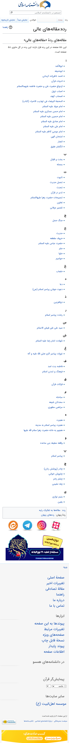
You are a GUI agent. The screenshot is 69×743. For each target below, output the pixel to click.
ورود (65, 567)
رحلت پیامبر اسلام (54, 315)
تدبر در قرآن (57, 192)
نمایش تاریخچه (8, 20)
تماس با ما (56, 605)
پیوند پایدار (56, 646)
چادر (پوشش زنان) (53, 469)
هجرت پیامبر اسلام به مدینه (49, 425)
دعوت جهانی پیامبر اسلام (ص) (48, 289)
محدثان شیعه (56, 402)
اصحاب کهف (56, 96)
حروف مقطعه (56, 238)
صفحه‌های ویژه (53, 635)
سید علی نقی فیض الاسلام (50, 328)
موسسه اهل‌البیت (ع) (51, 704)
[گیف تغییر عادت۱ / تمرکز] (34, 736)
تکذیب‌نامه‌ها (28, 721)
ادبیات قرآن (57, 81)
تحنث (60, 187)
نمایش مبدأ (22, 20)
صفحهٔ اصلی (55, 577)
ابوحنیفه (59, 71)
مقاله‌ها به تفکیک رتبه (49, 510)
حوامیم (59, 258)
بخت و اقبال (56, 159)
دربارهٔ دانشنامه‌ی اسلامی (43, 721)
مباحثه (59, 397)
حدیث (59, 233)
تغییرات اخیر (55, 583)
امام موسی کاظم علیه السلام (49, 132)
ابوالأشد (59, 66)
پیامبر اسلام (57, 456)
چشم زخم (58, 479)
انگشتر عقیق (57, 147)
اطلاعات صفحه (54, 651)
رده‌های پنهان (47, 515)
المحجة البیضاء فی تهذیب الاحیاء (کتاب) (42, 101)
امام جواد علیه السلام (53, 106)
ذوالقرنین (58, 302)
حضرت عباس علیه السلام (51, 243)
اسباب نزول (57, 91)
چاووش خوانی (56, 474)
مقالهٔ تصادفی (55, 589)
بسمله (60, 164)
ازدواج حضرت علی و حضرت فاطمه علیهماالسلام (40, 86)
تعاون (60, 202)
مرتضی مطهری (55, 407)
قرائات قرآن (57, 384)
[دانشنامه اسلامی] (34, 5)
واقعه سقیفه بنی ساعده (51, 443)
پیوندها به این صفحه (49, 623)
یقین (60, 502)
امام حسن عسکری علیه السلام (48, 111)
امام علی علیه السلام (53, 126)
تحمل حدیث (56, 182)
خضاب (59, 271)
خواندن (33, 20)
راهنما (5, 27)
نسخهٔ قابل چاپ (53, 640)
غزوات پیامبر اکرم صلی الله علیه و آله (45, 354)
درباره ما (58, 600)
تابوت (60, 177)
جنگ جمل (57, 220)
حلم (61, 248)
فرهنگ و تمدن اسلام (52, 372)
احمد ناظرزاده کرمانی (53, 76)
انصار (60, 142)
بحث (60, 20)
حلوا (61, 253)
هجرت (59, 420)
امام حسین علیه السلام (51, 116)
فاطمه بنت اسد (55, 366)
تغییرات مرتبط (54, 629)
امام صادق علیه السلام (52, 121)
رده (63, 510)
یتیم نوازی (57, 497)
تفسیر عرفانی (56, 208)
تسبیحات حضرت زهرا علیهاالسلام (47, 197)
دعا (61, 284)
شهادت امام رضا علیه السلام (49, 341)
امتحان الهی (57, 137)
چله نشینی (57, 484)
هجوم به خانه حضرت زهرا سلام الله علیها (43, 430)
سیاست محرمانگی (60, 721)
